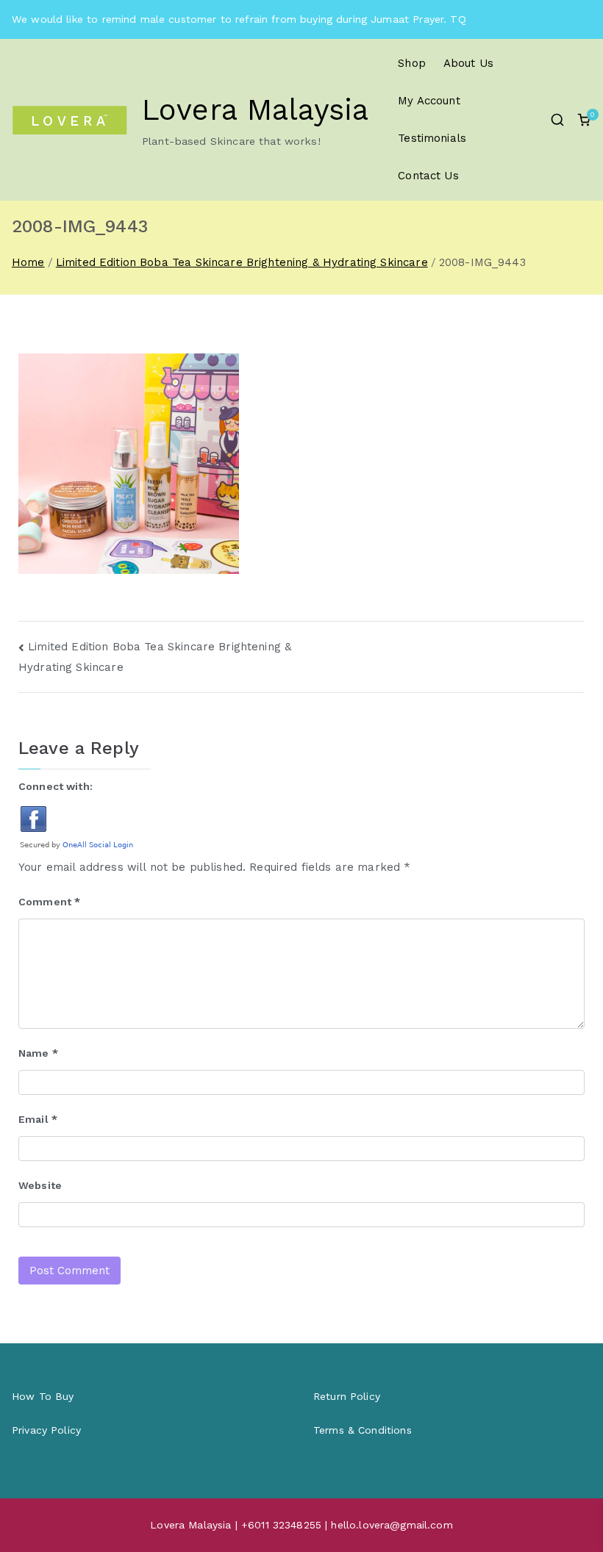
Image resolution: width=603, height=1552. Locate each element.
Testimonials (432, 138)
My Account (429, 100)
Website (40, 1185)
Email (37, 1119)
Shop (412, 63)
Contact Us (428, 175)
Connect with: (55, 786)
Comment (49, 902)
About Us (468, 63)
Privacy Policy (46, 1430)
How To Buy (43, 1396)
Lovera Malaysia (255, 110)
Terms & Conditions (362, 1430)
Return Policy (346, 1396)
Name (38, 1053)
